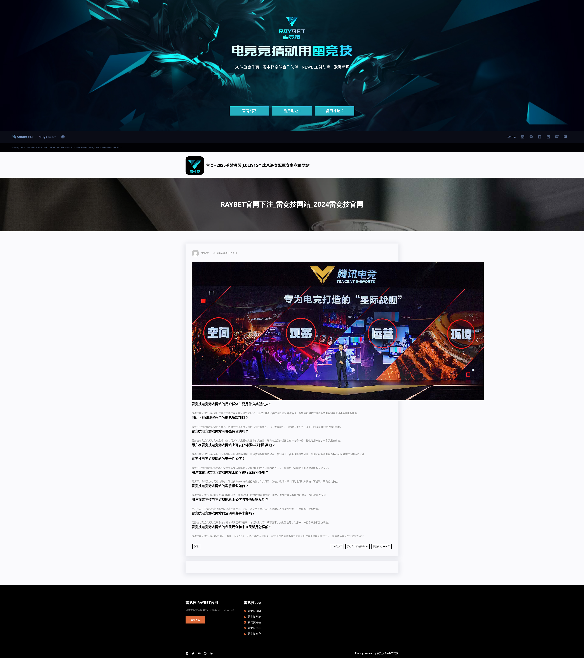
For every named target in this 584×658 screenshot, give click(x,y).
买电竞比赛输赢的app (357, 546)
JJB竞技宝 (337, 546)
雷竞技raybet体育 (381, 546)
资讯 (196, 546)
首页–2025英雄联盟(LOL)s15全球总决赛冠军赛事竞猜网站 (257, 165)
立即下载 (195, 619)
